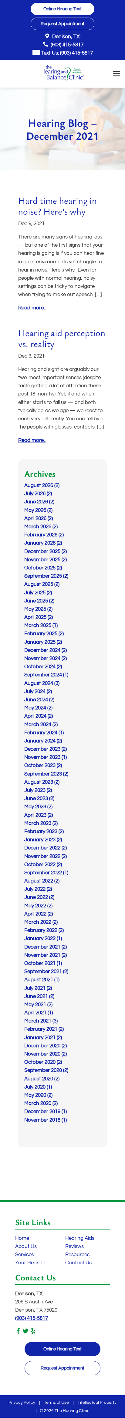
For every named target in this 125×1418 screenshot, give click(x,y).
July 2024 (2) (38, 691)
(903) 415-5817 (66, 45)
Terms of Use (56, 1402)
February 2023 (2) (44, 831)
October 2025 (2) (43, 568)
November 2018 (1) (45, 1120)
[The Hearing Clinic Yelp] (33, 1332)
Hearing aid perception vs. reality (61, 338)
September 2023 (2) (46, 774)
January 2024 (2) (43, 741)
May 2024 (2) (38, 708)
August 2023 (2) (41, 782)
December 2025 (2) (45, 551)
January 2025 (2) (43, 642)
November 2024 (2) (45, 658)
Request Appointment (62, 1368)
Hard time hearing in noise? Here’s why (57, 205)
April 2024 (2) (38, 716)
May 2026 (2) (38, 510)
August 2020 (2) (41, 1079)
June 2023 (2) (39, 798)
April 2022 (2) (38, 914)
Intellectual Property (97, 1402)
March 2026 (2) (41, 526)
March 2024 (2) (41, 724)
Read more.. (32, 308)
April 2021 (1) (38, 1013)
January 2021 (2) (43, 1037)
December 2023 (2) (45, 749)
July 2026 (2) (38, 493)
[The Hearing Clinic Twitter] (25, 1332)
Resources (77, 1254)
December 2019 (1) (45, 1111)
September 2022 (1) (46, 873)
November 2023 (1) (45, 757)
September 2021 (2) (46, 971)
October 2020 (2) (43, 1062)
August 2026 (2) (41, 485)
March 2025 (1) (41, 625)
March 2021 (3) (41, 1021)
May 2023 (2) (38, 806)
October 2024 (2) (43, 666)
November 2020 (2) (45, 1054)
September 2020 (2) (46, 1070)
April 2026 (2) (38, 518)
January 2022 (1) (43, 938)
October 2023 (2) (43, 765)
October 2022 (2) (43, 864)
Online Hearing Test (62, 1349)
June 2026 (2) (39, 502)
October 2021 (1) (43, 963)
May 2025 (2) (38, 609)
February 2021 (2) (44, 1029)
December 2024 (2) (45, 650)
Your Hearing (30, 1263)
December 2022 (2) (45, 848)
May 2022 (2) (38, 906)
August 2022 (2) (41, 881)
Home (22, 1238)
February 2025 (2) (44, 633)
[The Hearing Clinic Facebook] (18, 1332)
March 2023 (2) (41, 823)
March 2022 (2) (41, 922)
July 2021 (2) (38, 988)
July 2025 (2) (38, 593)
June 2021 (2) (39, 996)
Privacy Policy (21, 1402)
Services (24, 1254)
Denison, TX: (65, 36)
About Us (26, 1246)
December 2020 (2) (45, 1046)
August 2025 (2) (41, 584)
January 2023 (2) (43, 839)
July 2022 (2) (38, 889)
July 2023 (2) (38, 790)
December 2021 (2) (45, 947)
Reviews (74, 1246)
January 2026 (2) (43, 543)
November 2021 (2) (45, 955)
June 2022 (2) (39, 897)
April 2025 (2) (38, 617)
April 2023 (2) (38, 815)
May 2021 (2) (38, 1004)
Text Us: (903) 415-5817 (66, 53)
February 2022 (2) (44, 930)
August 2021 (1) (41, 980)
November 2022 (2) (45, 856)
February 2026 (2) (44, 535)
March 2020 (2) (41, 1103)
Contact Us (78, 1263)
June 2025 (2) (39, 601)
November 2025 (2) (45, 559)
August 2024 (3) (41, 683)
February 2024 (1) (44, 733)
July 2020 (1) (38, 1087)
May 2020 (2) (38, 1095)
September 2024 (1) (46, 675)
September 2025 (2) (46, 576)
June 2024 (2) (39, 699)
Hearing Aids (79, 1238)
